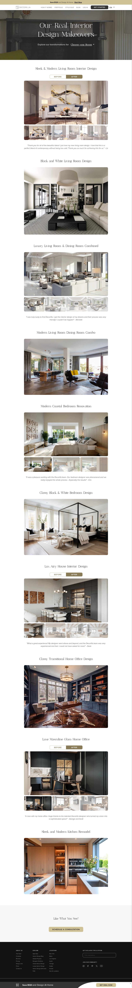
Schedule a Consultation (66, 929)
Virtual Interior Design (38, 963)
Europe (51, 968)
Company (18, 956)
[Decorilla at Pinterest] (92, 966)
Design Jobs (19, 963)
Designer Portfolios (38, 961)
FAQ (34, 971)
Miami (50, 956)
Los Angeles (52, 958)
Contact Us (19, 968)
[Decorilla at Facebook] (88, 966)
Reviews (18, 958)
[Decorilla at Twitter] (97, 966)
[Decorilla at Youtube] (101, 966)
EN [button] (111, 7)
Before (57, 76)
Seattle (51, 966)
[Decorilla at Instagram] (83, 966)
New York (51, 954)
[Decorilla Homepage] (23, 7)
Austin (51, 961)
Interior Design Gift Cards (39, 968)
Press (17, 966)
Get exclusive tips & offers (92, 950)
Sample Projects (37, 958)
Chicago (51, 963)
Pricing (18, 961)
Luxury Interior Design (38, 966)
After (74, 76)
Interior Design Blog (38, 956)
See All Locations (54, 971)
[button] (130, 983)
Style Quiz (35, 954)
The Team (18, 954)
